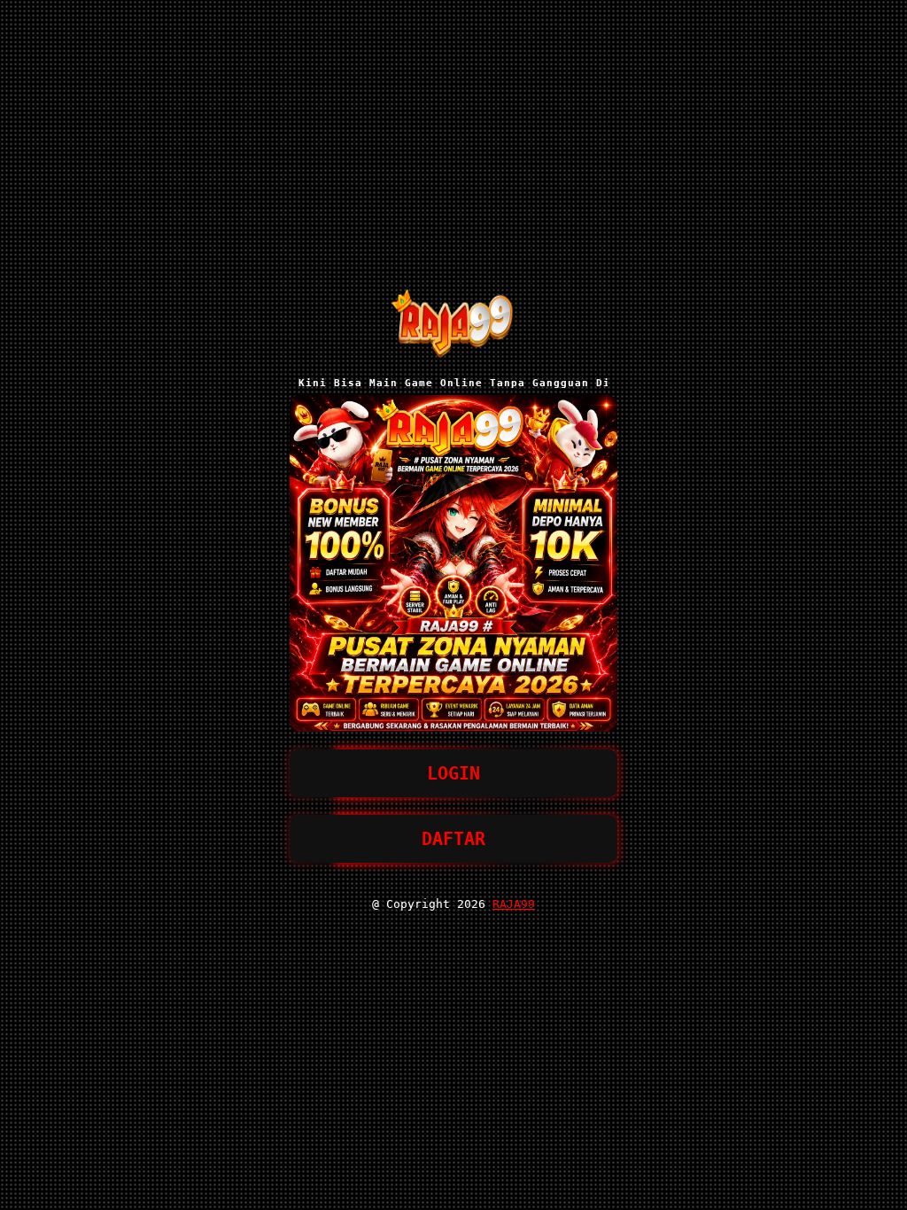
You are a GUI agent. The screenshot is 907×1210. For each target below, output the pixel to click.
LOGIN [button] (453, 773)
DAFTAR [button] (453, 838)
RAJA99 (513, 904)
